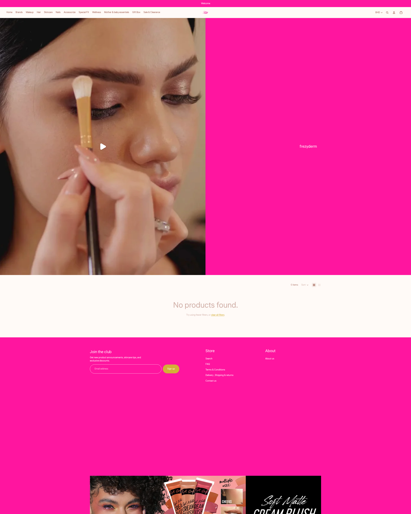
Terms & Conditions (215, 369)
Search (209, 358)
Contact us (211, 380)
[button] (305, 285)
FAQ (208, 364)
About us (269, 358)
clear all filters (217, 315)
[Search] (387, 12)
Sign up (171, 368)
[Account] (394, 12)
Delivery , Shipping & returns (219, 375)
